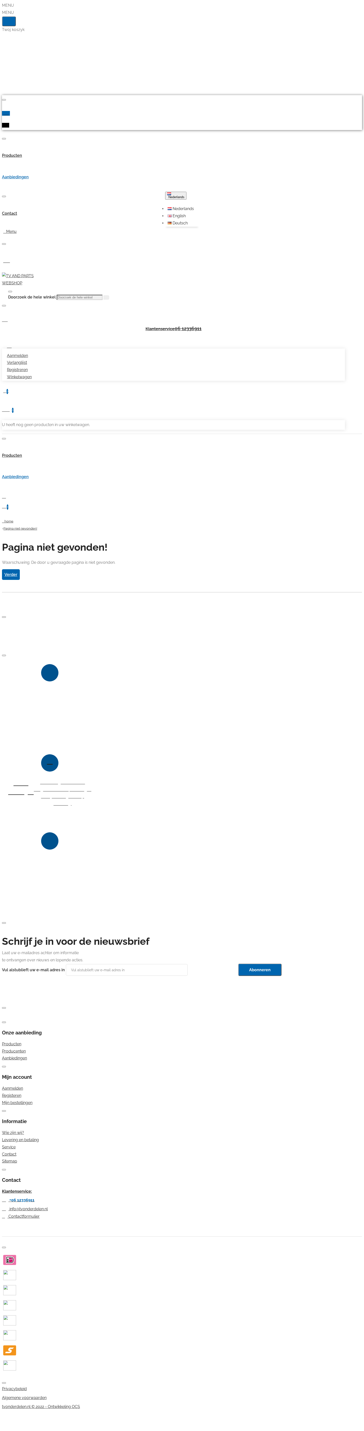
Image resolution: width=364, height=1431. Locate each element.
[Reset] (9, 21)
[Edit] (4, 100)
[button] (182, 208)
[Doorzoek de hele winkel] (10, 291)
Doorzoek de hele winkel (32, 297)
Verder (10, 574)
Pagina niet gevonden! (20, 528)
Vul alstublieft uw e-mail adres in (33, 970)
